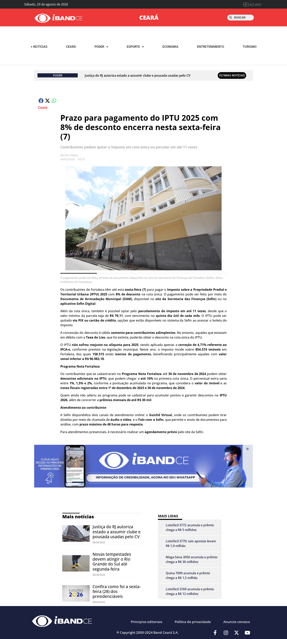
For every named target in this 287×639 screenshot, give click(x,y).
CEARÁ (149, 17)
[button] (41, 100)
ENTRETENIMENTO (210, 47)
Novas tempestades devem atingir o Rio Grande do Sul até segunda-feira (112, 561)
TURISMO (250, 47)
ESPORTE (133, 47)
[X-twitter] (237, 633)
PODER (99, 47)
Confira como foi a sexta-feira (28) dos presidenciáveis (117, 591)
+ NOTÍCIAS (39, 47)
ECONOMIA (170, 47)
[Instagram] (226, 633)
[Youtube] (247, 633)
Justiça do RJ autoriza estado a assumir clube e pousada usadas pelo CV (137, 75)
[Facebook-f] (215, 633)
